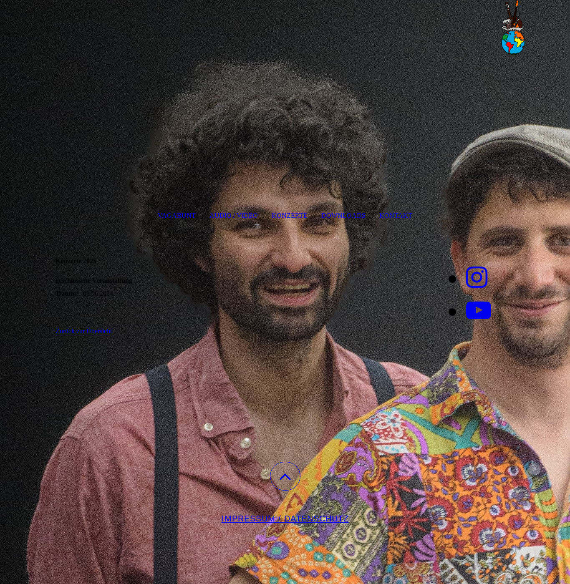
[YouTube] (478, 311)
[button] (285, 476)
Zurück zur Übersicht (83, 331)
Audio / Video (233, 215)
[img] (285, 41)
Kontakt (395, 215)
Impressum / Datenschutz (285, 518)
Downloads (343, 215)
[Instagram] (476, 278)
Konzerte (290, 215)
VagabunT (177, 215)
